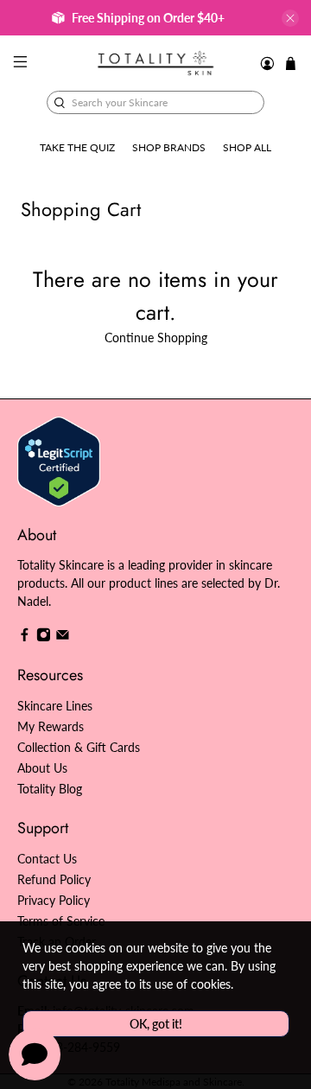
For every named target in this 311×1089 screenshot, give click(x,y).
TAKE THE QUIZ (77, 147)
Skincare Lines (54, 705)
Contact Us (47, 858)
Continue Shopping (156, 337)
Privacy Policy (53, 900)
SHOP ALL (247, 147)
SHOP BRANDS (169, 147)
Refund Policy (54, 879)
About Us (42, 768)
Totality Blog (49, 788)
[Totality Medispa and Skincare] (155, 63)
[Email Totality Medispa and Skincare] (62, 637)
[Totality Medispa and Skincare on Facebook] (24, 637)
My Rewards (50, 726)
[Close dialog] (293, 470)
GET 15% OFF (81, 584)
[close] (290, 18)
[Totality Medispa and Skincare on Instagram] (43, 637)
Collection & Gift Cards (78, 747)
